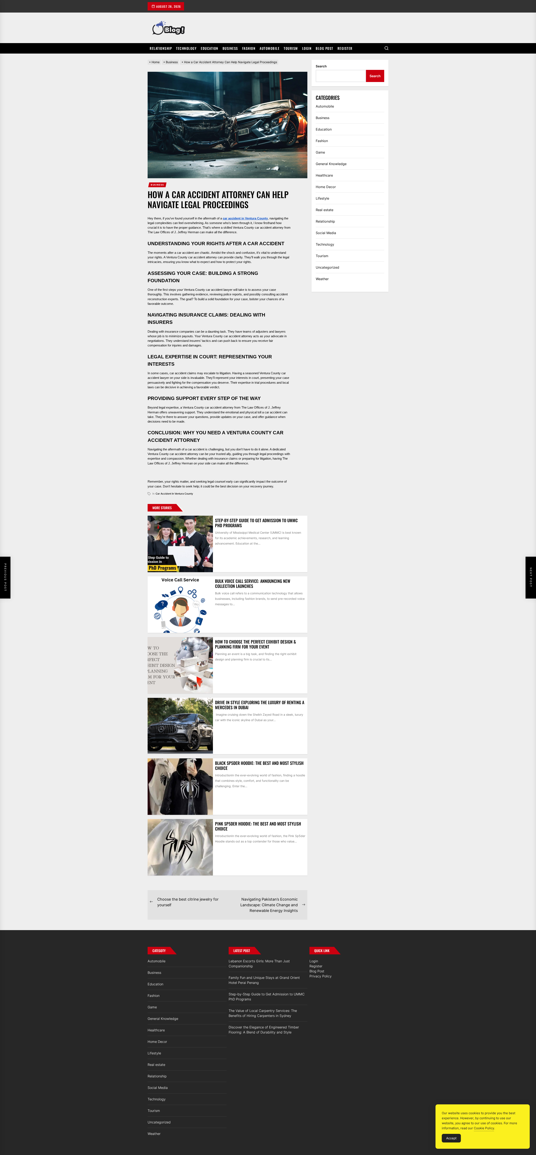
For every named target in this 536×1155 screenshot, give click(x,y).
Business (230, 48)
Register (345, 48)
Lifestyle (322, 198)
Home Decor (326, 187)
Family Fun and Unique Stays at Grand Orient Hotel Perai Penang (264, 980)
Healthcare (324, 175)
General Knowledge (331, 164)
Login (307, 48)
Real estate (324, 210)
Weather (322, 279)
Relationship (161, 48)
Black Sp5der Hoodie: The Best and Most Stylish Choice (259, 765)
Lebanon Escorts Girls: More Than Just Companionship (259, 963)
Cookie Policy (484, 1128)
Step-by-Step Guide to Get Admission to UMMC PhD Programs (256, 522)
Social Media (326, 233)
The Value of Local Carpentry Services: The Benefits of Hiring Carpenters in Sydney (263, 1013)
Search (321, 66)
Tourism (291, 48)
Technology (186, 48)
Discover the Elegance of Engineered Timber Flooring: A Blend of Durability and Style (264, 1029)
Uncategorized (327, 267)
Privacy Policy (320, 976)
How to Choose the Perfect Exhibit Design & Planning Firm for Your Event (255, 644)
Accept (451, 1138)
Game (320, 152)
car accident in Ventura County (174, 493)
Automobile (270, 48)
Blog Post (324, 48)
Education (209, 48)
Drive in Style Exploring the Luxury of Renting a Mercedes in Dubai (259, 704)
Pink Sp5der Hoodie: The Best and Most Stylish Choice (258, 826)
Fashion (249, 48)
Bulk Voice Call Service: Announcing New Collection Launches (252, 583)
